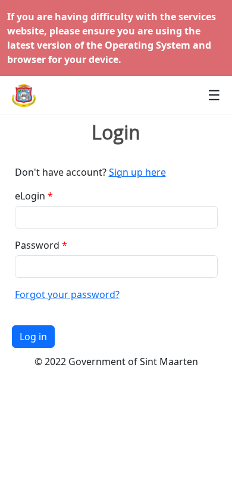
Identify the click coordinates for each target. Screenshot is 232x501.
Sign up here (137, 172)
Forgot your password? (67, 294)
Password (37, 245)
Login (116, 132)
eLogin (30, 195)
